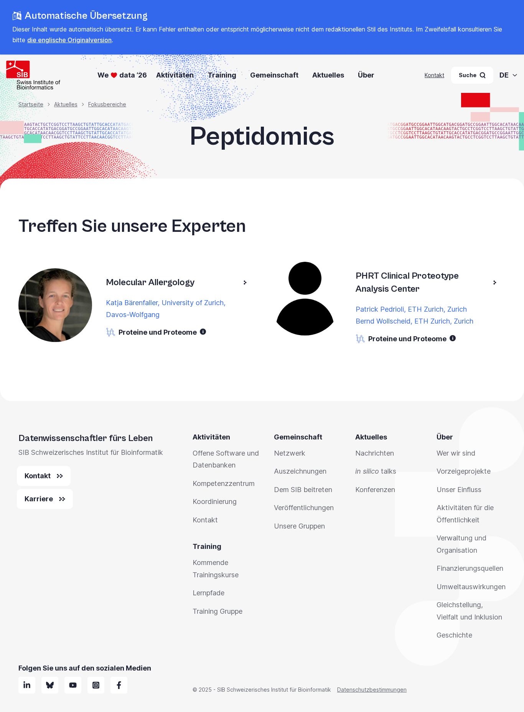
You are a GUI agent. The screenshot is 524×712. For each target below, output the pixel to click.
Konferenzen (375, 490)
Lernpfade (208, 593)
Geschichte (454, 635)
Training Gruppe (217, 611)
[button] (203, 332)
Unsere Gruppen (299, 526)
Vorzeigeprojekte (464, 471)
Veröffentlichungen (304, 508)
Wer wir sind (456, 453)
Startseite (30, 104)
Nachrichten (374, 453)
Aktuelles (328, 75)
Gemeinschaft (274, 75)
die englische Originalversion (69, 40)
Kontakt (434, 75)
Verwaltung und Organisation (461, 544)
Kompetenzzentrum (224, 483)
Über (366, 75)
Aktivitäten (175, 75)
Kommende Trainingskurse (216, 568)
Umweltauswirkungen (471, 587)
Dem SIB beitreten (303, 490)
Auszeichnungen (300, 471)
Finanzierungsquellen (470, 568)
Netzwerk (289, 453)
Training (222, 75)
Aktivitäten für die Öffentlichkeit (465, 514)
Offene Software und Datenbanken (226, 459)
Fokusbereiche (107, 104)
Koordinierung (215, 501)
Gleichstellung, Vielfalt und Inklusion (469, 611)
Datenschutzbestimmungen (372, 689)
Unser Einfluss (459, 490)
